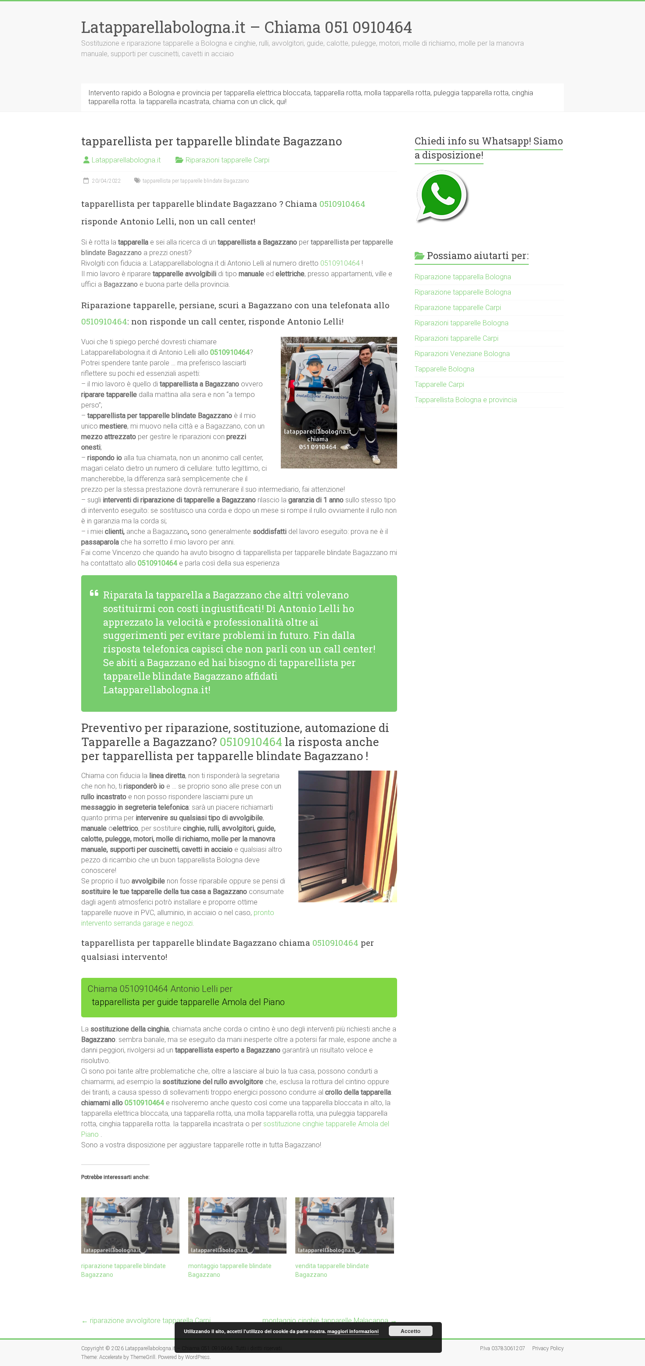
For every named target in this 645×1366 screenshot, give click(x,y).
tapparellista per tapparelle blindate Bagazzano (196, 181)
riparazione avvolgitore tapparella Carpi (146, 1320)
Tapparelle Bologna (444, 369)
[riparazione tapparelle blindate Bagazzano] (130, 1225)
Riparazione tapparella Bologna (463, 277)
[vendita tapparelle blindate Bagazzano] (344, 1225)
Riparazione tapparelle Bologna (463, 292)
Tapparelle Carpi (439, 384)
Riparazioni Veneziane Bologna (462, 354)
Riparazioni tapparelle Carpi (227, 160)
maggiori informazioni (353, 1331)
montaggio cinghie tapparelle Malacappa (329, 1320)
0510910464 (342, 203)
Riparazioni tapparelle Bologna (462, 323)
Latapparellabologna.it (126, 160)
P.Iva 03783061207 (502, 1348)
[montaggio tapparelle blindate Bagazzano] (237, 1225)
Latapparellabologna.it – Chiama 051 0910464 (246, 26)
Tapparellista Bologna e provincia (466, 400)
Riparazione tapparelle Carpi (458, 307)
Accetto (410, 1331)
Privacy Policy (548, 1348)
